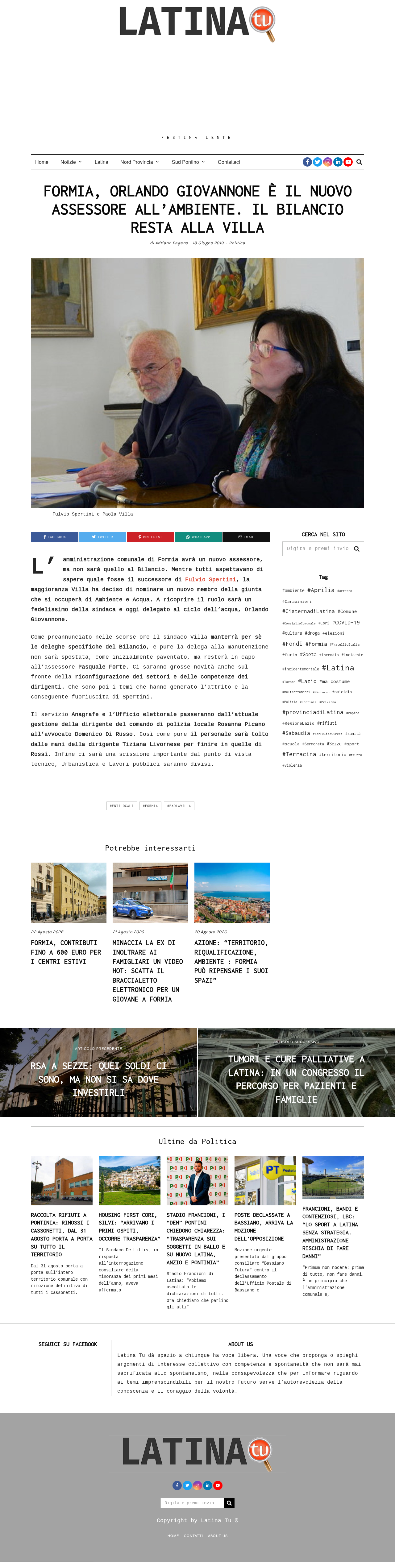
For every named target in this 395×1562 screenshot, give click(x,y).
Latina (101, 161)
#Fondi (292, 643)
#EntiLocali (122, 806)
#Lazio (307, 681)
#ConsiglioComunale (299, 623)
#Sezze (334, 743)
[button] (356, 548)
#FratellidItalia (345, 644)
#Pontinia (308, 702)
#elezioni (333, 633)
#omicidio (342, 692)
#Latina (338, 667)
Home (41, 161)
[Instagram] (327, 162)
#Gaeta (308, 654)
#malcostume (334, 681)
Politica (237, 243)
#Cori (323, 623)
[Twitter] (317, 162)
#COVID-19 (346, 622)
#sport (351, 743)
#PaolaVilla (179, 806)
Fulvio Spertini (210, 580)
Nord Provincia (136, 161)
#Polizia (289, 702)
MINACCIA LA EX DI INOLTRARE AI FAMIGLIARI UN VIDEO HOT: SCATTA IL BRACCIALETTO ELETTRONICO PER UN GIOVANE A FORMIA (148, 971)
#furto (289, 654)
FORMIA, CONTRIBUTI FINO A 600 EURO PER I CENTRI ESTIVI (66, 952)
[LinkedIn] (338, 162)
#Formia (150, 806)
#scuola (291, 743)
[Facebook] (307, 162)
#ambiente (293, 590)
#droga (312, 633)
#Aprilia (321, 589)
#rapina (352, 713)
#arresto (344, 591)
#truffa (355, 755)
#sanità (352, 733)
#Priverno (327, 702)
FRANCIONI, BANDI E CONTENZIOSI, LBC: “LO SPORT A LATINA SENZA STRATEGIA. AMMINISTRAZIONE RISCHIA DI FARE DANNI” (330, 1232)
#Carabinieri (297, 601)
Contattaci (229, 161)
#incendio (329, 655)
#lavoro (288, 682)
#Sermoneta (313, 744)
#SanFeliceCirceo (328, 733)
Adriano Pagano (171, 243)
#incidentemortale (300, 669)
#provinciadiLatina (312, 712)
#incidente (352, 655)
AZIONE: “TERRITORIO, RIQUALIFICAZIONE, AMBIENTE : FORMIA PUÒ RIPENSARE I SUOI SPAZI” (231, 961)
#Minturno (321, 692)
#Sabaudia (296, 733)
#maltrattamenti (296, 692)
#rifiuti (327, 723)
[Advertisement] (197, 88)
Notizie (68, 161)
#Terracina (299, 754)
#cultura (292, 633)
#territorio (332, 754)
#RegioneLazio (298, 723)
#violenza (292, 765)
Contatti (193, 1535)
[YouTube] (348, 162)
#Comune (347, 611)
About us (218, 1535)
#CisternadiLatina (308, 611)
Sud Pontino (185, 161)
